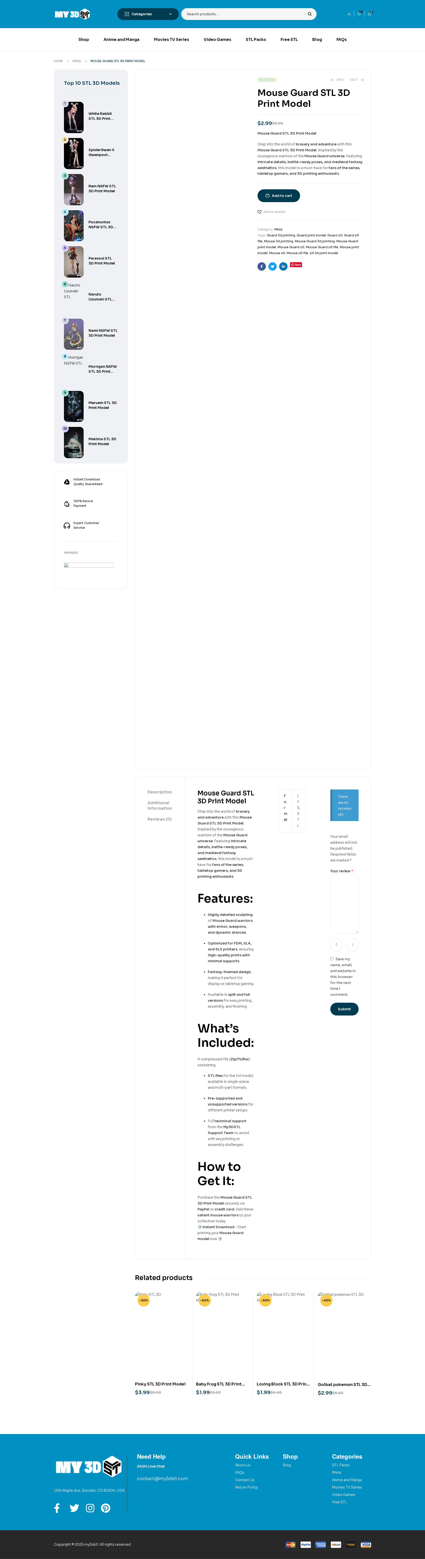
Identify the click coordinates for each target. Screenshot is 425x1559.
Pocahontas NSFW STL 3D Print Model (101, 227)
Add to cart (282, 195)
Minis (77, 61)
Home (58, 61)
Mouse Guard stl (290, 247)
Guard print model (311, 235)
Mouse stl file (297, 253)
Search (310, 14)
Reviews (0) (160, 819)
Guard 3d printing (281, 235)
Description (160, 792)
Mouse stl (277, 253)
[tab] (160, 792)
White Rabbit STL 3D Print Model (100, 118)
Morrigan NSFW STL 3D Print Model (103, 371)
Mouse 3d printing (278, 241)
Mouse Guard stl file (322, 247)
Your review (341, 871)
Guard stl (334, 235)
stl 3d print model (324, 253)
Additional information (160, 805)
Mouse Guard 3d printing (315, 241)
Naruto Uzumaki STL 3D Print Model (102, 299)
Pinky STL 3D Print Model (160, 1384)
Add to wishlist (274, 212)
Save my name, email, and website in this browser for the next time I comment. (343, 977)
